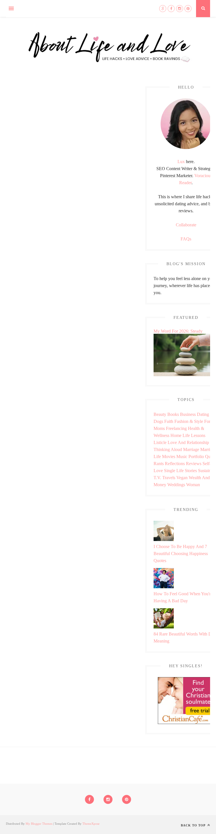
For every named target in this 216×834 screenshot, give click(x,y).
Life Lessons (194, 435)
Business (188, 414)
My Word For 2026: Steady (178, 331)
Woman (193, 484)
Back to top (193, 825)
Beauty (160, 414)
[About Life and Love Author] (186, 147)
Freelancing (176, 428)
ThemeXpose (91, 823)
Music (181, 456)
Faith (168, 421)
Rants (159, 463)
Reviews (193, 463)
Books (173, 414)
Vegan (182, 477)
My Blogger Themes (39, 823)
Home (175, 435)
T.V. (157, 477)
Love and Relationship (188, 442)
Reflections (175, 463)
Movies (168, 456)
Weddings (176, 484)
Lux (181, 161)
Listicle (160, 442)
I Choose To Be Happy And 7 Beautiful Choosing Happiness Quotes (181, 553)
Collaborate (186, 224)
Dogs (158, 421)
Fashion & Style (188, 421)
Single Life (174, 470)
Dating (203, 414)
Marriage (191, 449)
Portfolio (196, 456)
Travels (168, 477)
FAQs (186, 238)
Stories (191, 470)
